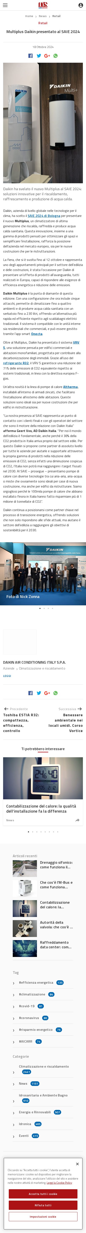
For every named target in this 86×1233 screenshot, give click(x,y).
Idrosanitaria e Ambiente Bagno (43, 1098)
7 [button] (53, 832)
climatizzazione (37, 994)
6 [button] (49, 832)
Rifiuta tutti (43, 1205)
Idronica (29, 1123)
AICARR (30, 1041)
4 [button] (52, 608)
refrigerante (16, 362)
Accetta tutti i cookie (43, 1194)
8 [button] (58, 832)
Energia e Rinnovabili (39, 1112)
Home (29, 16)
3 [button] (48, 608)
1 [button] (40, 608)
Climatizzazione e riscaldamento (42, 668)
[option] (43, 573)
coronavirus (34, 1017)
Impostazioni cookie (43, 1216)
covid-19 (31, 1005)
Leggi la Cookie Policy (59, 1183)
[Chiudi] (77, 1164)
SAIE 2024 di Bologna (44, 215)
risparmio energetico (41, 1029)
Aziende (9, 668)
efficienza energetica (42, 982)
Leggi (7, 676)
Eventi (28, 1135)
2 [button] (44, 608)
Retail (56, 16)
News (43, 16)
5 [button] (45, 832)
